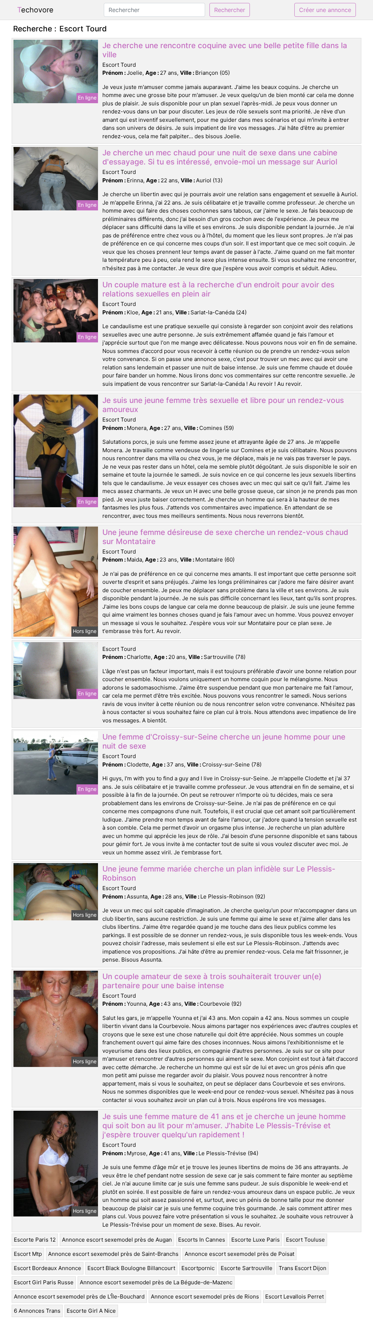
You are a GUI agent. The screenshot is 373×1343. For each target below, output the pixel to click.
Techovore (35, 9)
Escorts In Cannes (201, 1239)
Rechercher (229, 9)
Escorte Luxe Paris (255, 1239)
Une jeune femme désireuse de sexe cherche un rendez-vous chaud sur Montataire (225, 537)
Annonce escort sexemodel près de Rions (205, 1296)
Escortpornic (198, 1268)
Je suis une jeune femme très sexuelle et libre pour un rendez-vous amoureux (223, 405)
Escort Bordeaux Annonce (47, 1268)
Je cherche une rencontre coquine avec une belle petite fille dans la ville (224, 50)
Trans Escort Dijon (302, 1268)
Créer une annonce (325, 9)
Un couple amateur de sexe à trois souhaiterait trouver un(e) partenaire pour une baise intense (212, 981)
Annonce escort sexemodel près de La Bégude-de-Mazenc (156, 1282)
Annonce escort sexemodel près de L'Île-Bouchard (79, 1296)
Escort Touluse (305, 1239)
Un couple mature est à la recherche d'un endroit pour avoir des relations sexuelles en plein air (218, 289)
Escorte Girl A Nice (91, 1310)
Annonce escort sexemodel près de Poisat (239, 1253)
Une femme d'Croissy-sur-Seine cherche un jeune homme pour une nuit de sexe (223, 741)
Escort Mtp (28, 1253)
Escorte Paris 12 (35, 1239)
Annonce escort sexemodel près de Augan (117, 1239)
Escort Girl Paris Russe (44, 1282)
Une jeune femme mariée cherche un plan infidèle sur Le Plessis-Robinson (218, 873)
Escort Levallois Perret (294, 1296)
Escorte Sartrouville (246, 1268)
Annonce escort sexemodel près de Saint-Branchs (113, 1253)
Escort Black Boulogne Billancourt (131, 1268)
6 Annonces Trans (37, 1310)
